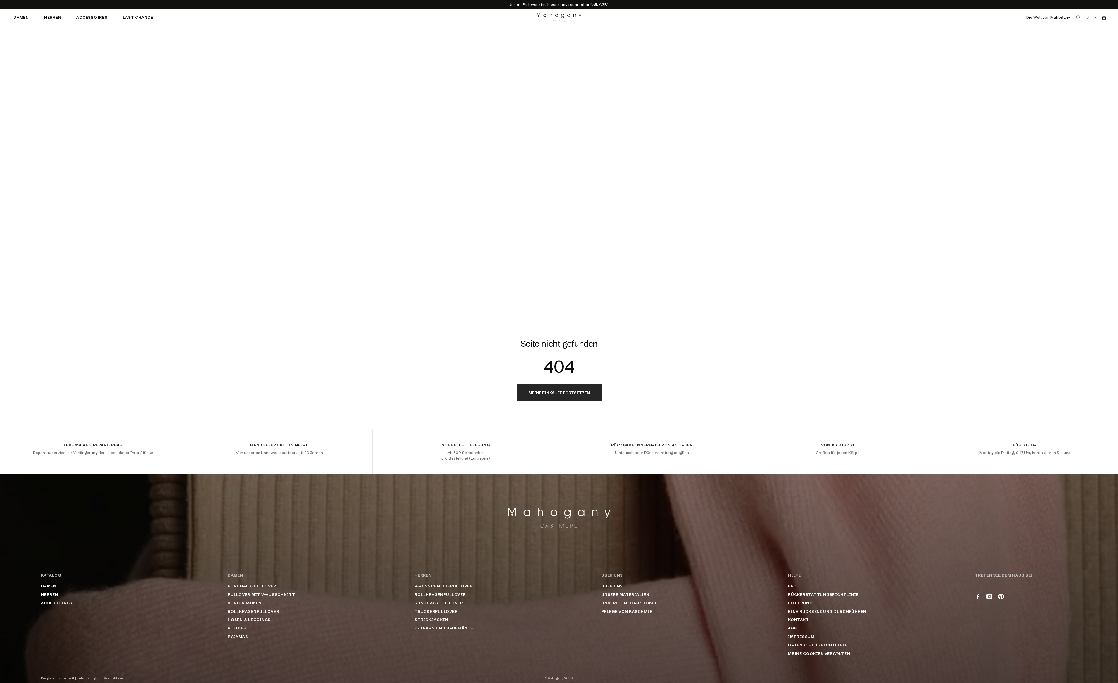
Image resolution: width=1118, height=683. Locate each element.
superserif (66, 678)
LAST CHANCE (138, 17)
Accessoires (91, 17)
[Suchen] (1078, 17)
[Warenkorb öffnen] (1104, 17)
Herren (52, 17)
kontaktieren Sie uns (1051, 452)
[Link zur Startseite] (559, 17)
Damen (21, 17)
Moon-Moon (113, 678)
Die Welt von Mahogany (1048, 17)
